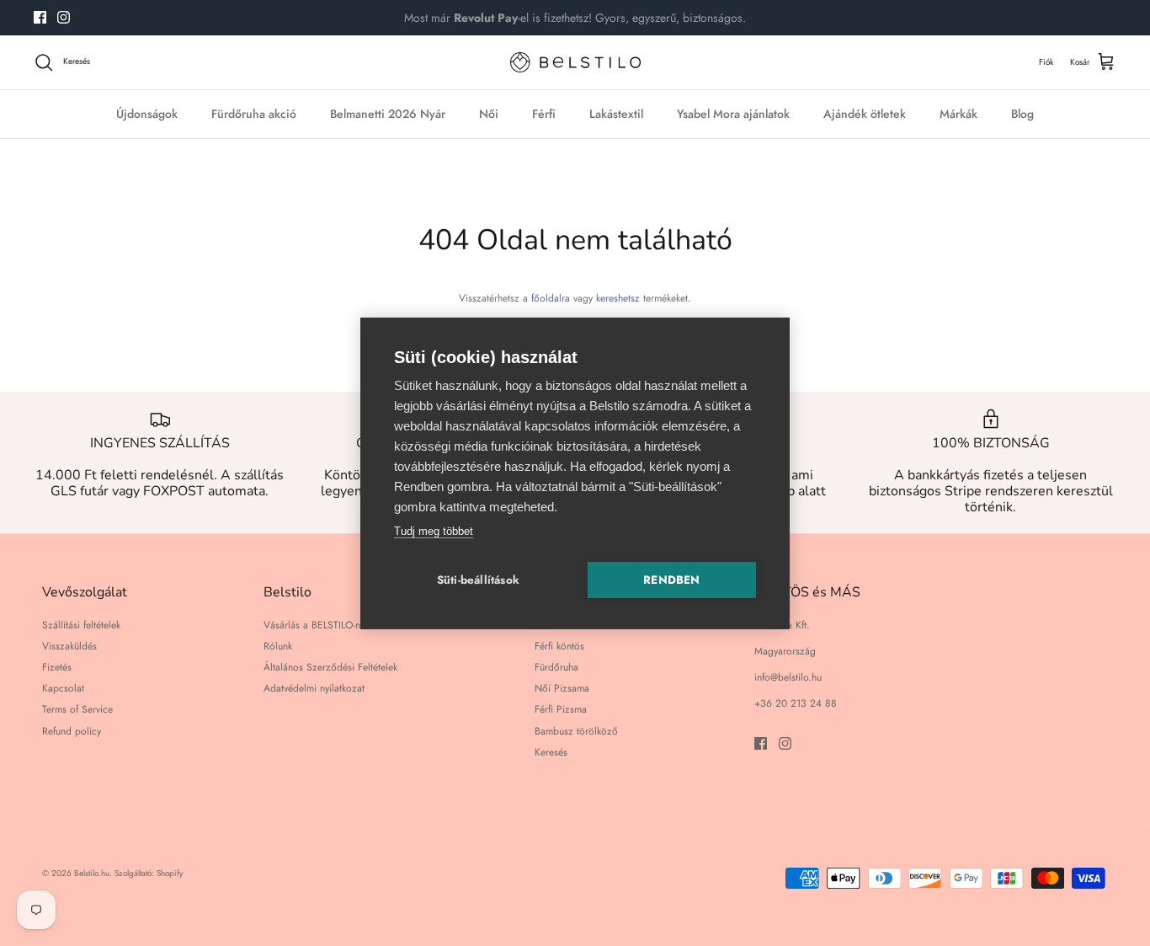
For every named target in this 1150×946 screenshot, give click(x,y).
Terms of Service (77, 709)
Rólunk (278, 646)
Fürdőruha (556, 667)
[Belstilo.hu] (575, 62)
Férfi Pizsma (561, 709)
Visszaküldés (69, 646)
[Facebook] (40, 17)
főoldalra (550, 298)
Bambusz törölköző (576, 731)
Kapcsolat (63, 688)
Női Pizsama (562, 688)
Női (488, 113)
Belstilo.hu (91, 873)
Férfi (544, 113)
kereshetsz (618, 298)
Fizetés (57, 667)
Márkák (958, 113)
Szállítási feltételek (81, 625)
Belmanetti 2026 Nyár (387, 113)
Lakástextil (616, 113)
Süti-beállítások (478, 580)
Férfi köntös (559, 646)
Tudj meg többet (433, 531)
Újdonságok (147, 113)
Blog (1022, 113)
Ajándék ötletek (864, 113)
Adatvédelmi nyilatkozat (314, 688)
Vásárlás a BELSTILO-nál (316, 625)
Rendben (671, 580)
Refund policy (71, 731)
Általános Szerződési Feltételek (330, 667)
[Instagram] (63, 17)
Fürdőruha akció (253, 113)
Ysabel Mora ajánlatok (733, 113)
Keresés (551, 752)
